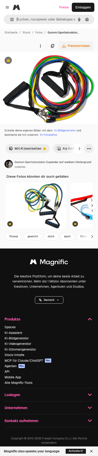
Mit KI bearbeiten (25, 149)
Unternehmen (16, 407)
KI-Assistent (13, 333)
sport (67, 236)
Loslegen (12, 394)
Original (29, 61)
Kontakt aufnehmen (21, 420)
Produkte (12, 319)
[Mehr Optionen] (40, 45)
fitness (13, 236)
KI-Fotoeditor (48, 135)
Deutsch (49, 300)
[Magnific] (49, 262)
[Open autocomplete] (10, 19)
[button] (49, 300)
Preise (64, 7)
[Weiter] (79, 148)
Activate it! (76, 451)
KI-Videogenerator (18, 344)
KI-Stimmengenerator (20, 349)
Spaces (10, 327)
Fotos (39, 32)
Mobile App (13, 377)
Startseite (11, 32)
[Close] (91, 451)
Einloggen (83, 7)
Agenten (14, 366)
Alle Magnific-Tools (18, 383)
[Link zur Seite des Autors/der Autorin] (9, 164)
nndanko (20, 167)
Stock (26, 32)
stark (51, 236)
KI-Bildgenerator (65, 130)
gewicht (33, 236)
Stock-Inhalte (14, 355)
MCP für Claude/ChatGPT (27, 361)
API (7, 371)
